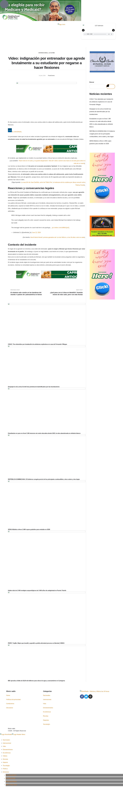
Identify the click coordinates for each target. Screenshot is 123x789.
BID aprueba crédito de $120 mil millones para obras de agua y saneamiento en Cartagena (36, 680)
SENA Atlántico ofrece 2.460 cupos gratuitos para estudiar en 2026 (29, 529)
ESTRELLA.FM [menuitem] (10, 778)
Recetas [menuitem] (5, 759)
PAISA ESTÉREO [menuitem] (11, 781)
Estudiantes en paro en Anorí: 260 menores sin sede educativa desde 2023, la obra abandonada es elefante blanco (44, 433)
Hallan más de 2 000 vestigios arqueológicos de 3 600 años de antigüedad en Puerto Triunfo (37, 590)
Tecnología (46, 724)
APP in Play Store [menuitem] (11, 785)
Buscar (91, 82)
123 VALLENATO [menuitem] (11, 775)
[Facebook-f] (82, 696)
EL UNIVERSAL (17, 132)
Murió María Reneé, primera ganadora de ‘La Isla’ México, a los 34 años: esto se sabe (57, 237)
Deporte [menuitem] (5, 762)
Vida (44, 703)
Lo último (52, 52)
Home (8, 695)
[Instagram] (90, 696)
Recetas (45, 716)
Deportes (46, 720)
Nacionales (46, 695)
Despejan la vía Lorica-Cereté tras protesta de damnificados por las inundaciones (33, 386)
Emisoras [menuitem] (6, 772)
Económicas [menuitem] (7, 753)
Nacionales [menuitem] (6, 740)
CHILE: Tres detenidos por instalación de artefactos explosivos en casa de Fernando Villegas (37, 344)
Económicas (47, 712)
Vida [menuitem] (4, 746)
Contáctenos (10, 703)
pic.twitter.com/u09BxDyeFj (60, 227)
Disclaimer (9, 708)
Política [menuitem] (5, 769)
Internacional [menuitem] (7, 743)
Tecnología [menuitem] (6, 765)
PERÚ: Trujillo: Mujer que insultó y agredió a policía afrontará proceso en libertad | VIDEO (36, 643)
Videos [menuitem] (5, 756)
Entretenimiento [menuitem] (8, 749)
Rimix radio (11, 728)
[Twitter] (86, 696)
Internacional (43, 52)
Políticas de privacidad (13, 699)
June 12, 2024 (36, 232)
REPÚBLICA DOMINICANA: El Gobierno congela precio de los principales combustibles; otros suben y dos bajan (44, 479)
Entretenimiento (48, 708)
